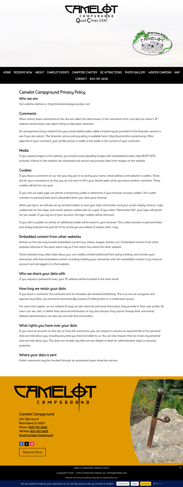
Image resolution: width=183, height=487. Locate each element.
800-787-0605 (99, 79)
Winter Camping (159, 72)
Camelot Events (58, 72)
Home (7, 72)
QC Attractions (111, 72)
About (39, 72)
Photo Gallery (135, 72)
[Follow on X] (27, 444)
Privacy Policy (102, 468)
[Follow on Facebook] (21, 444)
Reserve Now (23, 72)
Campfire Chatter (84, 72)
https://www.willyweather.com (105, 477)
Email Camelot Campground (36, 435)
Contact (81, 79)
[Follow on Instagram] (32, 444)
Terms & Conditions (83, 468)
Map (177, 72)
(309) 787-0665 (37, 427)
